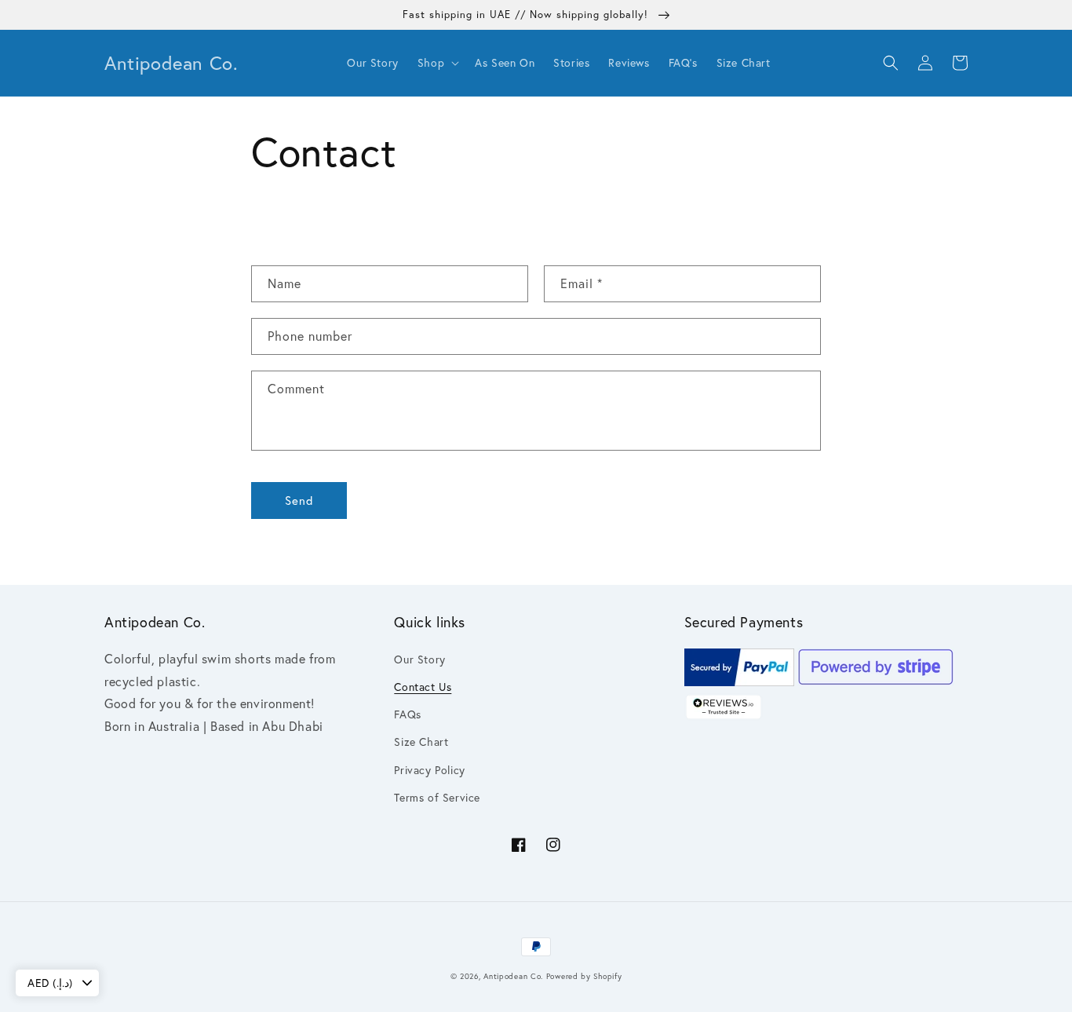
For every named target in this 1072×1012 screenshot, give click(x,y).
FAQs (407, 714)
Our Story (419, 659)
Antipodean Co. (513, 976)
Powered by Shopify (584, 976)
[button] (436, 62)
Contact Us (422, 687)
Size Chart (421, 742)
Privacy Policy (429, 770)
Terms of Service (437, 798)
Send (299, 500)
